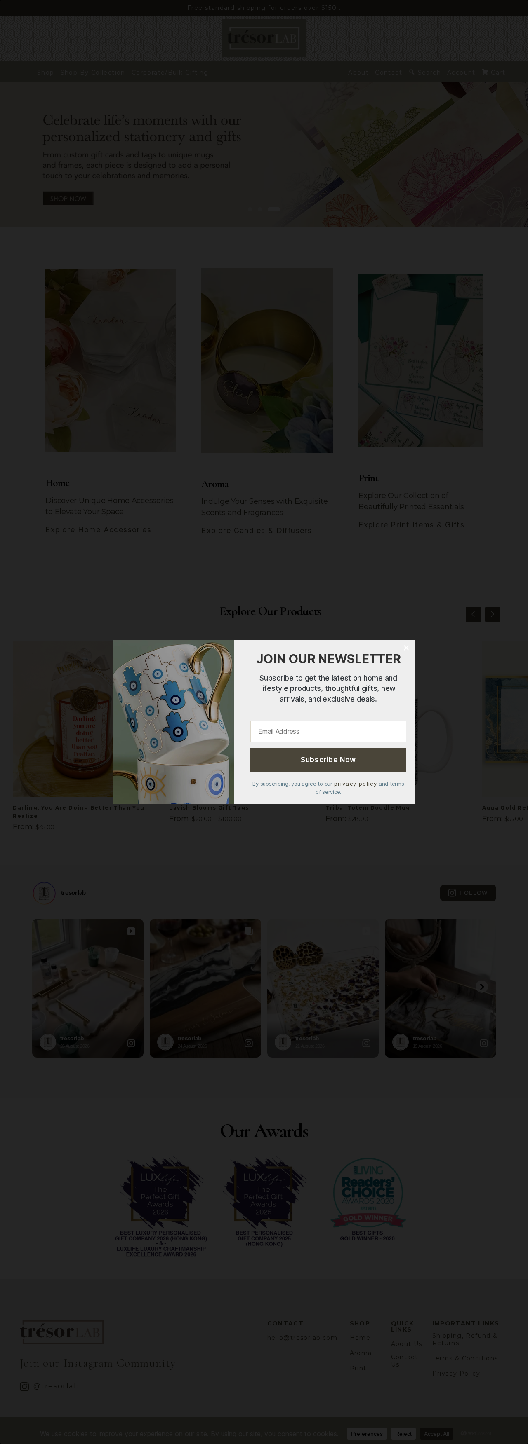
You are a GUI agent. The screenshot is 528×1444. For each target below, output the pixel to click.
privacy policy (355, 783)
